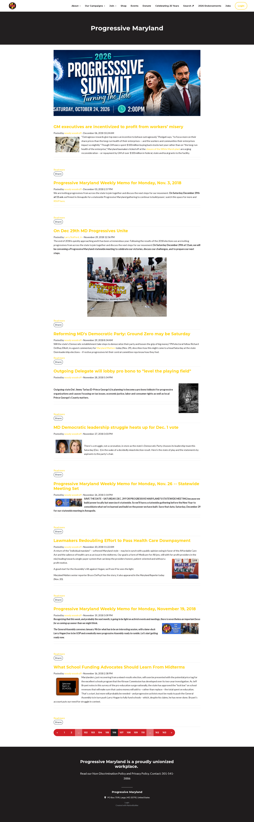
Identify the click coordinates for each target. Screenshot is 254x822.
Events (134, 5)
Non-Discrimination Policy (109, 773)
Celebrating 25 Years (167, 5)
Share (58, 174)
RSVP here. (59, 201)
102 (86, 732)
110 (143, 732)
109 (136, 732)
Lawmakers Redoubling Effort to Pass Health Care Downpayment (122, 540)
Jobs (228, 5)
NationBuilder (132, 805)
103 (93, 732)
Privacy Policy (140, 773)
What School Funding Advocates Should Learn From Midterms (119, 667)
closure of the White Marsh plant (163, 149)
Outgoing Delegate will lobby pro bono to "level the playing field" (122, 371)
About (75, 5)
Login (241, 5)
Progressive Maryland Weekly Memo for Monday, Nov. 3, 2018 (117, 182)
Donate (147, 5)
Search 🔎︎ (188, 5)
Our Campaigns (94, 5)
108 (129, 732)
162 (157, 732)
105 (107, 732)
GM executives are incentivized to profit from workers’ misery (118, 126)
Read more (59, 169)
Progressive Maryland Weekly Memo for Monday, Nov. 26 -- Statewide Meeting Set (126, 486)
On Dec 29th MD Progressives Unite (91, 230)
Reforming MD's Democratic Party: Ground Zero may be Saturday (122, 333)
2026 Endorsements (209, 5)
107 (121, 732)
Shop (123, 5)
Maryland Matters (105, 347)
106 (114, 732)
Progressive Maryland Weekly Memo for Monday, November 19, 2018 (125, 608)
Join (112, 5)
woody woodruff (73, 133)
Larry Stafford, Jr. (73, 237)
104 (100, 732)
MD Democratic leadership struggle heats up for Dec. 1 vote (116, 427)
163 (164, 732)
